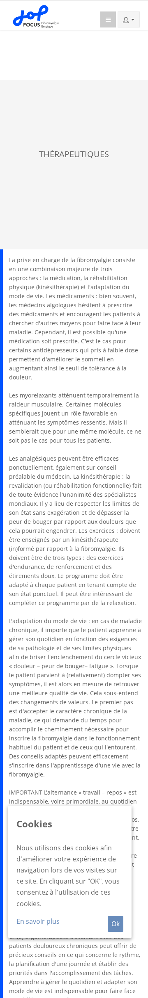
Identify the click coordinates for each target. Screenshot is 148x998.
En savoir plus (38, 921)
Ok (115, 923)
